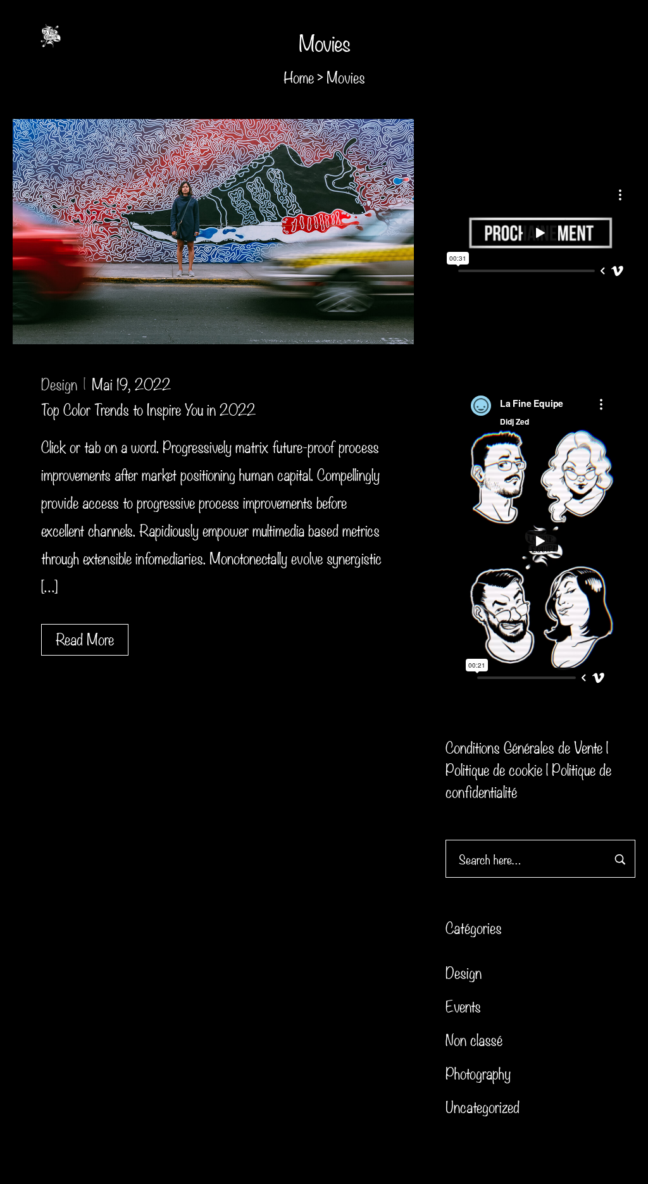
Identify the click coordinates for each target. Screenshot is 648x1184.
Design (464, 972)
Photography (478, 1072)
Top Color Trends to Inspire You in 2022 (148, 408)
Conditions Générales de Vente (524, 746)
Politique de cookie (494, 768)
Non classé (474, 1039)
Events (463, 1005)
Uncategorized (483, 1106)
